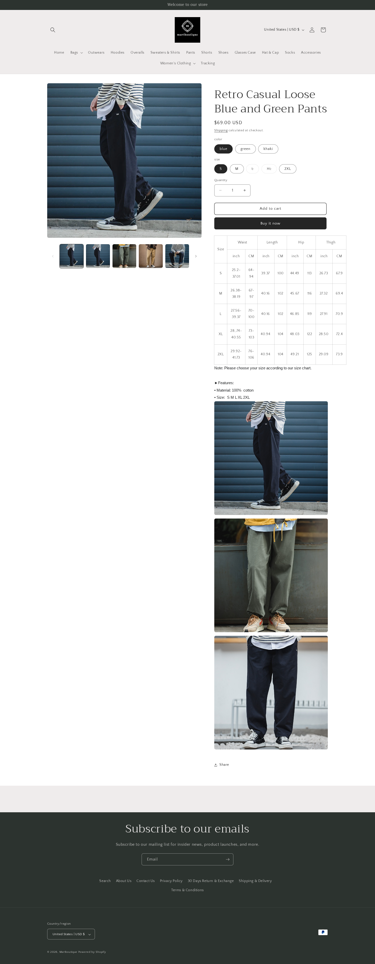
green (246, 149)
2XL (287, 169)
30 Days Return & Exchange (211, 881)
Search (105, 881)
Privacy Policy (171, 881)
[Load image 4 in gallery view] (150, 256)
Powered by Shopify (92, 952)
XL (272, 170)
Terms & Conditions (187, 890)
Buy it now (270, 223)
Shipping (221, 130)
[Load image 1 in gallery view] (71, 256)
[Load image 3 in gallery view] (124, 256)
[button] (52, 30)
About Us (124, 881)
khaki (268, 149)
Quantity (220, 180)
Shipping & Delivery (255, 881)
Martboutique (68, 952)
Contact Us (145, 881)
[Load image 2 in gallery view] (98, 256)
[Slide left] (52, 256)
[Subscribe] (227, 859)
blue (223, 149)
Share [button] (224, 765)
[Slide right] (196, 256)
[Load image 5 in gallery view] (177, 256)
